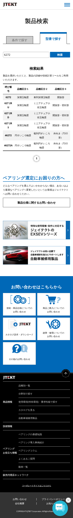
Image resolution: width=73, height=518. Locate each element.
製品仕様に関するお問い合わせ (37, 202)
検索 (60, 55)
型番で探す (53, 39)
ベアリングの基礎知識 (30, 434)
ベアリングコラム (27, 450)
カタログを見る (26, 410)
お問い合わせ (20, 499)
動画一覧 (23, 466)
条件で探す (19, 40)
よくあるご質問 (26, 458)
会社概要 (19, 503)
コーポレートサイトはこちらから (36, 485)
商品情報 (7, 401)
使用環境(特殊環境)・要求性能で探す (37, 401)
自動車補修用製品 (27, 418)
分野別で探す (25, 393)
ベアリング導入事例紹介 (31, 442)
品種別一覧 (24, 385)
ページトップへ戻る (65, 373)
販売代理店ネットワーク (16, 475)
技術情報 (7, 426)
